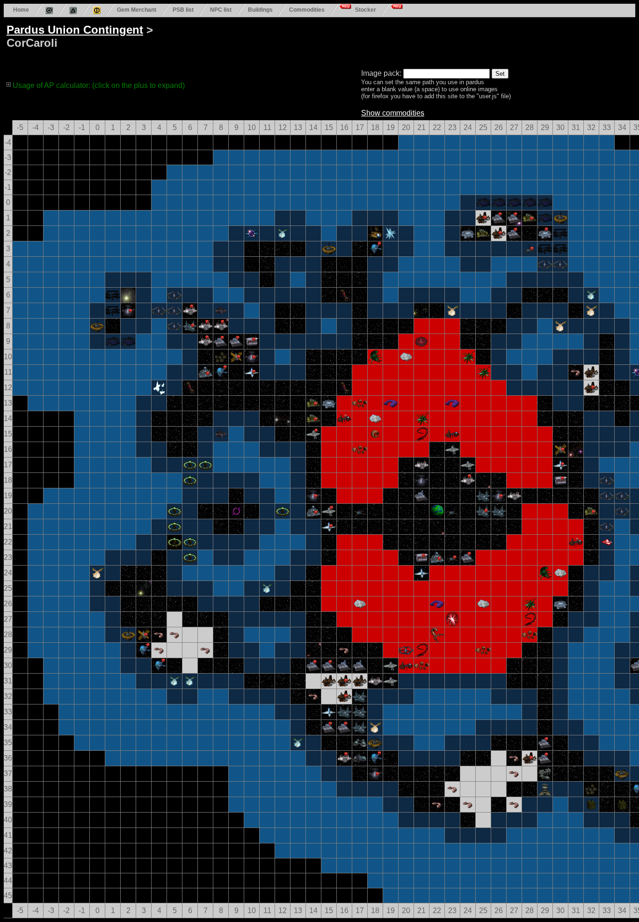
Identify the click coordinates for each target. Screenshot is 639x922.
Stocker (365, 10)
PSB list (183, 10)
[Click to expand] (9, 84)
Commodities (307, 10)
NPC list (221, 10)
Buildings (260, 10)
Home (21, 10)
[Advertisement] (361, 41)
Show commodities (392, 113)
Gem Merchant (136, 10)
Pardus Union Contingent (75, 29)
